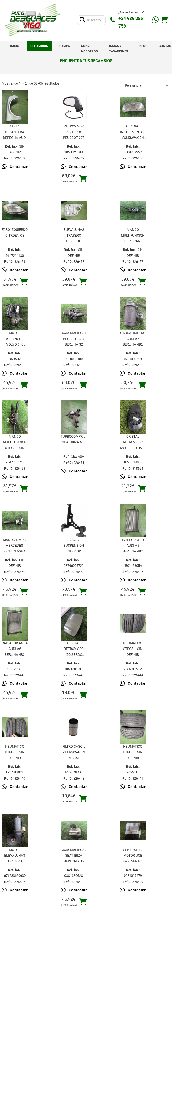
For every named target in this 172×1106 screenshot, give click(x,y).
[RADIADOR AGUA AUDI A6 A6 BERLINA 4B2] (15, 623)
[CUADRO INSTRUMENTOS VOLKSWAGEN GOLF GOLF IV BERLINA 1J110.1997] (133, 107)
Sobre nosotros (89, 48)
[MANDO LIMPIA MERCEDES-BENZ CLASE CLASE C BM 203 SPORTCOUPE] (15, 520)
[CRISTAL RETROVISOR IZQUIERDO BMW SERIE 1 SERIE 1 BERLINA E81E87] (133, 417)
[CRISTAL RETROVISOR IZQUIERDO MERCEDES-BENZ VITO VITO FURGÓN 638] (74, 623)
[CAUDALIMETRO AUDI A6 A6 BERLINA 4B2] (133, 313)
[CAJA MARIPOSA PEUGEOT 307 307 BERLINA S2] (74, 314)
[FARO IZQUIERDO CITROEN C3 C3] (15, 210)
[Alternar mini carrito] (164, 20)
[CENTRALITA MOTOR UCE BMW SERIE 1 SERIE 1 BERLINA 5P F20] (133, 830)
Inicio (14, 46)
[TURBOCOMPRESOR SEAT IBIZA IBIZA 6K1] (74, 417)
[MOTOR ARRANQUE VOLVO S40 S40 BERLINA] (15, 313)
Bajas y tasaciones (118, 48)
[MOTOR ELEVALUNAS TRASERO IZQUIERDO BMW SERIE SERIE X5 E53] (15, 830)
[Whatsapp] (155, 20)
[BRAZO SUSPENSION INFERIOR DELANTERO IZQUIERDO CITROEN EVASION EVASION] (74, 520)
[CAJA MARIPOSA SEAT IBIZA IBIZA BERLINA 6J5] (74, 830)
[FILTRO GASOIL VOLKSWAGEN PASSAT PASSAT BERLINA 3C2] (74, 727)
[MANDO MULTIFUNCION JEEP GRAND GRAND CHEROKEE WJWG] (133, 210)
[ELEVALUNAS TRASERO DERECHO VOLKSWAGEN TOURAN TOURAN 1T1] (74, 210)
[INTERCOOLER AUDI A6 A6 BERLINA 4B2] (133, 520)
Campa (64, 46)
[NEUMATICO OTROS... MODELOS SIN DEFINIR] (133, 624)
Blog (143, 46)
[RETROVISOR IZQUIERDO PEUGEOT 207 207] (74, 107)
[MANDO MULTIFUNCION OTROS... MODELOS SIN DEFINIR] (15, 417)
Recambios (39, 46)
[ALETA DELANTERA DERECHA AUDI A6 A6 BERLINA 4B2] (15, 107)
